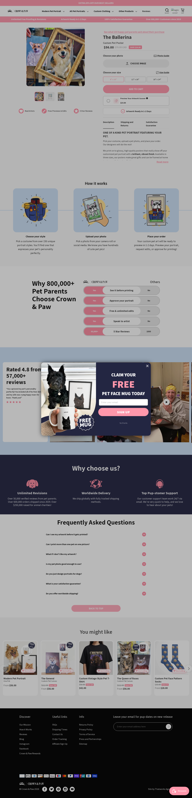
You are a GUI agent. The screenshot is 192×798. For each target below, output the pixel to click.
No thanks (123, 423)
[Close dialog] (147, 366)
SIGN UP (123, 412)
